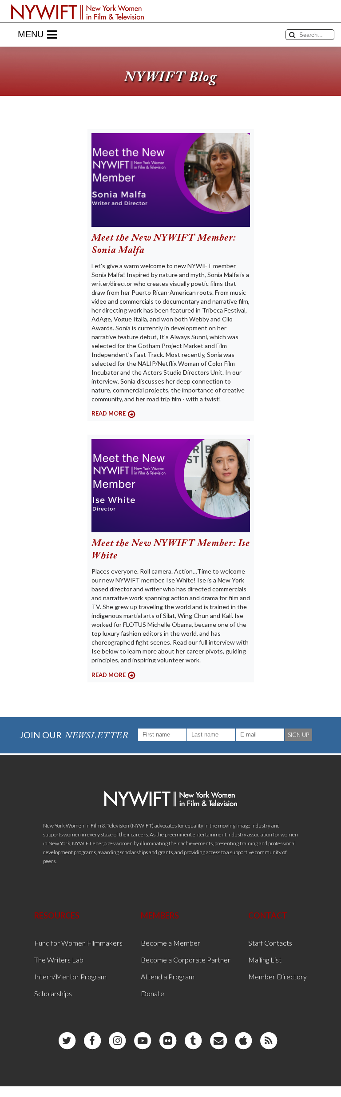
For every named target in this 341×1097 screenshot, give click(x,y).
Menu (31, 34)
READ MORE (108, 413)
